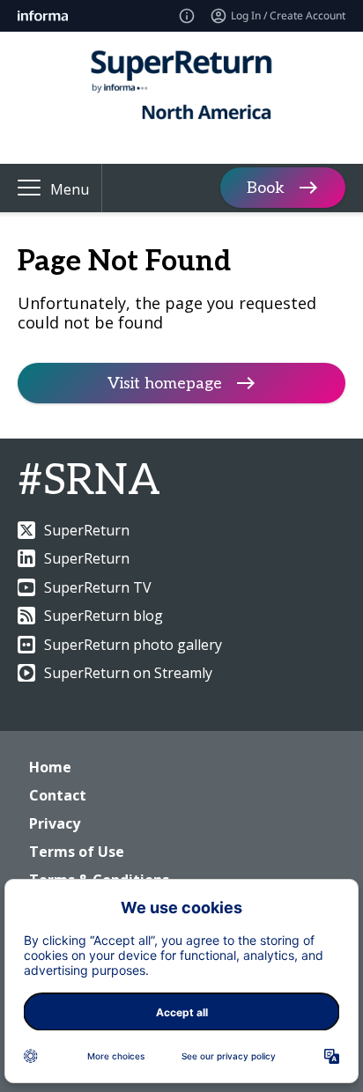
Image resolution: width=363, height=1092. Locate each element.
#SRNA (89, 481)
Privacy (54, 823)
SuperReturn (87, 530)
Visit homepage (164, 383)
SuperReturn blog (103, 615)
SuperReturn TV (98, 587)
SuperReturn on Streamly (128, 672)
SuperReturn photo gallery (133, 644)
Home (50, 767)
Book (266, 188)
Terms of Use (76, 851)
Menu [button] (69, 189)
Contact (57, 795)
